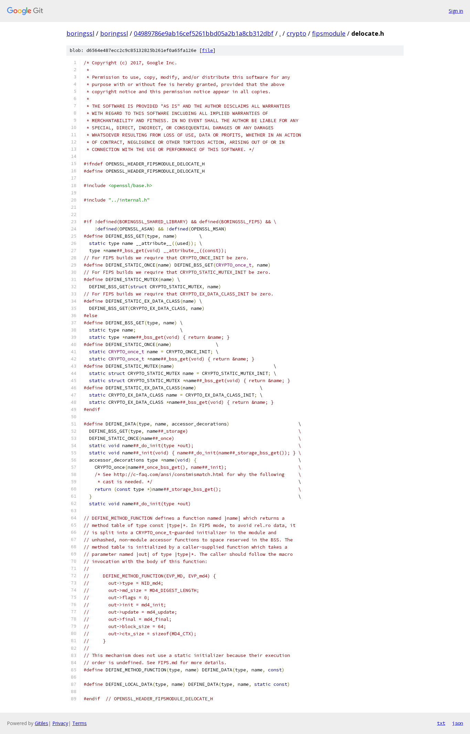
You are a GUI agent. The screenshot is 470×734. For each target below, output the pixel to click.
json (457, 723)
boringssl (80, 33)
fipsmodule (328, 33)
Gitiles (41, 723)
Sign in (456, 11)
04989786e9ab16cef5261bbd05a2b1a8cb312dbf (204, 33)
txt (441, 723)
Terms (79, 723)
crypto (296, 33)
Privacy (60, 723)
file (207, 50)
